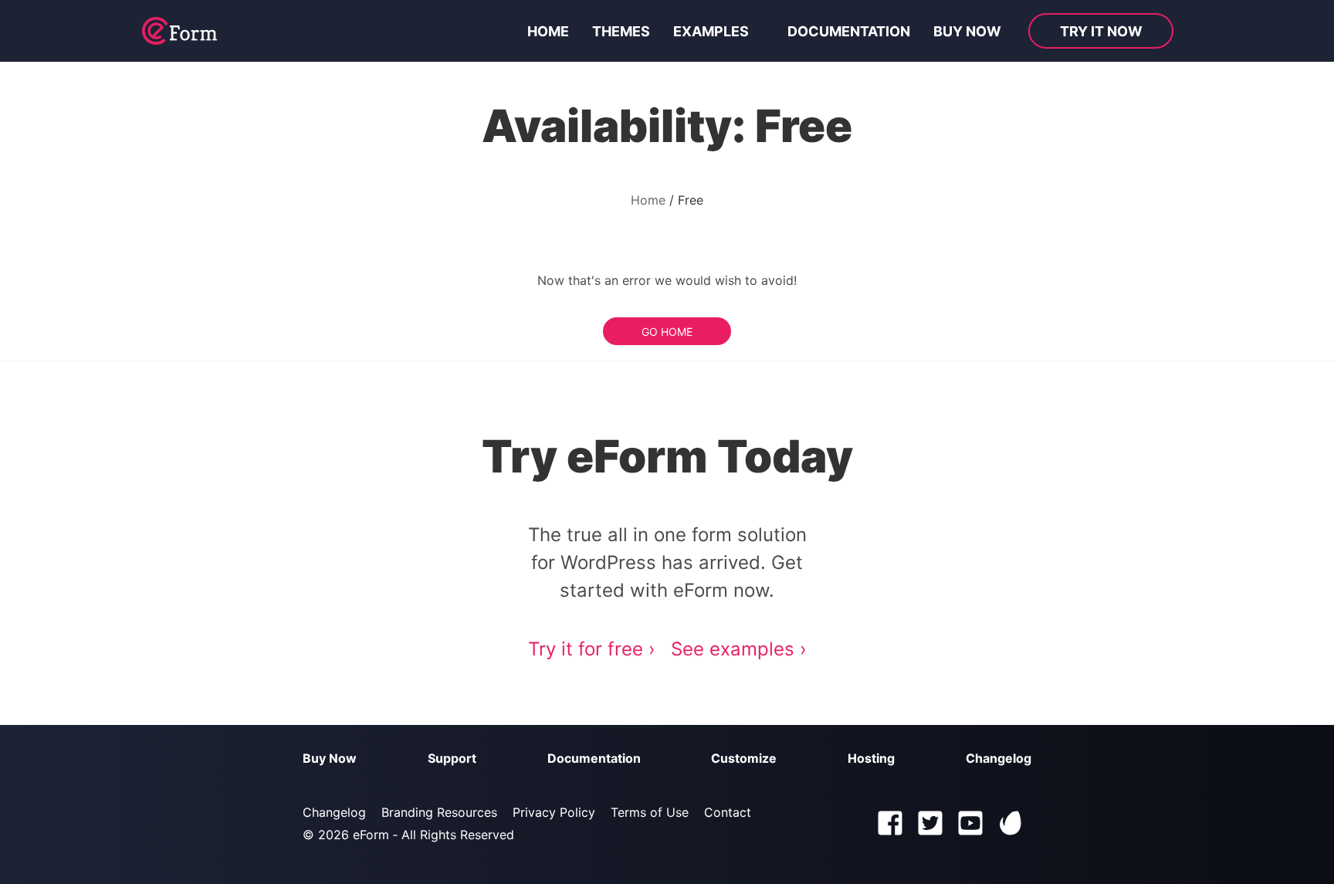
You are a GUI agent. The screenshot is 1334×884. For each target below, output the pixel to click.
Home (548, 31)
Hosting (871, 758)
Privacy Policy (554, 812)
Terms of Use (650, 812)
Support (452, 758)
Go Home (667, 331)
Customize (744, 758)
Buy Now (330, 758)
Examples (711, 31)
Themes (621, 31)
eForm (371, 834)
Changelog (998, 758)
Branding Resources (439, 812)
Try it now (1101, 31)
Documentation (848, 31)
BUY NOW (967, 31)
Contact (727, 812)
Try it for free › (591, 649)
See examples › (739, 649)
